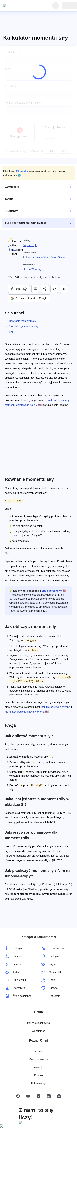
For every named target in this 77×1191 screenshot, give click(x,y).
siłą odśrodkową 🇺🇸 (54, 590)
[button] (38, 173)
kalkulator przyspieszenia (55, 706)
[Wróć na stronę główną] (21, 6)
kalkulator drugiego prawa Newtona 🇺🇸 (27, 711)
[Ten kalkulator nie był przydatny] (26, 289)
